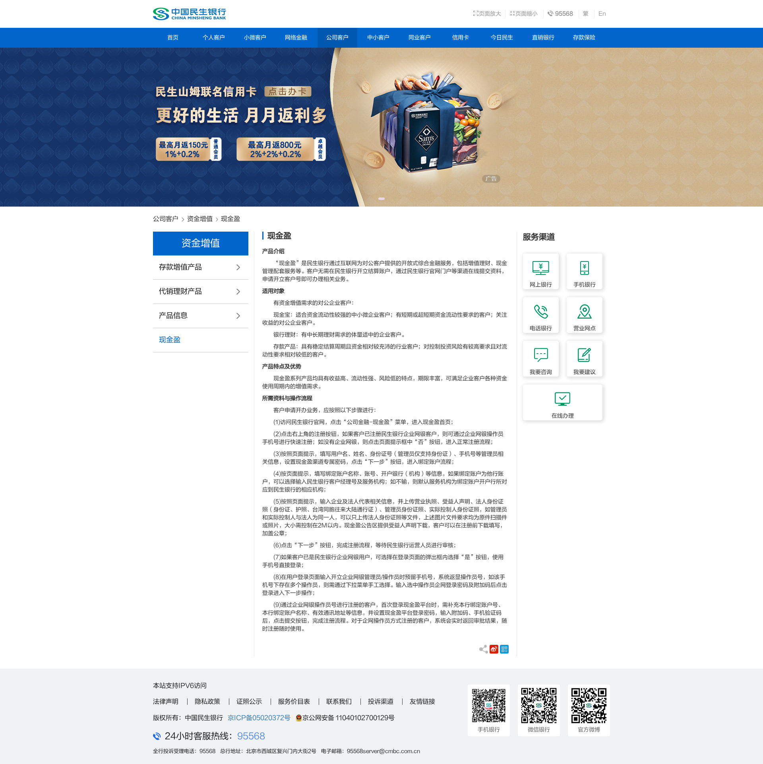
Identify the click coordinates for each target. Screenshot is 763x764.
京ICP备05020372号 (259, 717)
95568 (251, 736)
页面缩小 (526, 13)
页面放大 (490, 13)
